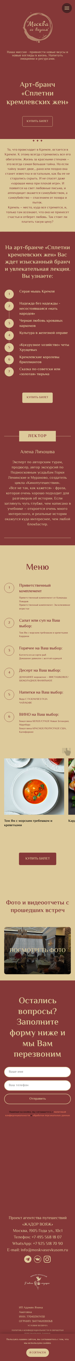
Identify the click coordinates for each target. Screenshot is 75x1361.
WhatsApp (21, 1244)
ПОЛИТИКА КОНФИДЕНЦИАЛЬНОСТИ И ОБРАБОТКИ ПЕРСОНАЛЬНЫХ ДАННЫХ (38, 1332)
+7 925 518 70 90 (48, 1244)
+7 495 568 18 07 (46, 1237)
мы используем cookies (37, 1343)
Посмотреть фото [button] (38, 950)
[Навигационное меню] (67, 8)
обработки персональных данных (51, 1116)
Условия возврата (38, 1325)
